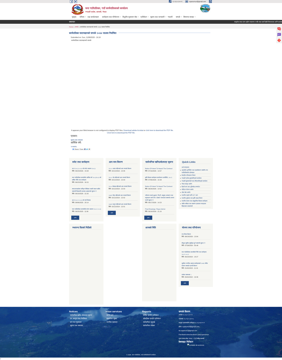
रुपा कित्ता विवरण (186, 234)
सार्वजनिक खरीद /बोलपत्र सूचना (81, 315)
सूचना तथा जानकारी (157, 17)
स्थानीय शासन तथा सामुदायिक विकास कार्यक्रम (194, 201)
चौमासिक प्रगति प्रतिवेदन (152, 319)
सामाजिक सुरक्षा (112, 319)
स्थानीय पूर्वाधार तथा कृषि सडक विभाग (192, 198)
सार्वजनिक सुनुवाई (149, 322)
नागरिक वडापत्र (112, 322)
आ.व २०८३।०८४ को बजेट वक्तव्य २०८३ (83, 168)
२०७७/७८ (74, 146)
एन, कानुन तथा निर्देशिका (78, 319)
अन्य (75, 218)
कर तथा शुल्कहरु (76, 322)
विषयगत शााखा (188, 17)
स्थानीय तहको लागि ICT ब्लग (190, 195)
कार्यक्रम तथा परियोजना (110, 17)
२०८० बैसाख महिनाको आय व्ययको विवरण (120, 186)
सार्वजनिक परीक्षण (149, 325)
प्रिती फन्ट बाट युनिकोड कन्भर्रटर (191, 187)
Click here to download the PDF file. (121, 133)
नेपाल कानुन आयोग (187, 184)
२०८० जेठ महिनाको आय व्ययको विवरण (119, 177)
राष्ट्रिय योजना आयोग (187, 189)
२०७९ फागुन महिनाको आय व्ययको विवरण (120, 204)
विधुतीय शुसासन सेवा (129, 17)
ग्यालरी (170, 17)
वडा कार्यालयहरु (93, 17)
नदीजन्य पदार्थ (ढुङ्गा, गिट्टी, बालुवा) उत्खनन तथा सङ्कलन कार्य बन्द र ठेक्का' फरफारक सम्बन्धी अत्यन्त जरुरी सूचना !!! (159, 197)
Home (71, 27)
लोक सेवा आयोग (186, 192)
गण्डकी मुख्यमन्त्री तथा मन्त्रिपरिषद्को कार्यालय (194, 181)
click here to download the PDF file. (159, 130)
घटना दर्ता (110, 315)
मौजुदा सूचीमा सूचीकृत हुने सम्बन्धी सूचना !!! (193, 243)
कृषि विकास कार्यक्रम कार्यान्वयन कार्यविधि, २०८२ (158, 177)
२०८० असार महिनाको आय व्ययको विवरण (120, 168)
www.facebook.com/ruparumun (197, 334)
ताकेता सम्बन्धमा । (187, 274)
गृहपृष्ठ (74, 17)
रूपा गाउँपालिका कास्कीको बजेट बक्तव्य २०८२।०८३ (86, 209)
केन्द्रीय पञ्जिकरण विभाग (188, 175)
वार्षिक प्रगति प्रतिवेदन (151, 315)
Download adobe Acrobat (133, 130)
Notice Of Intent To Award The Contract (158, 168)
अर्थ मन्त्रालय (185, 167)
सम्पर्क (178, 17)
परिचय (82, 17)
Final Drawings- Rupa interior (155, 209)
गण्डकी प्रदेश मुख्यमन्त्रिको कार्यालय (191, 178)
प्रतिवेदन (143, 17)
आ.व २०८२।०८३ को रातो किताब (81, 200)
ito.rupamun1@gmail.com (188, 330)
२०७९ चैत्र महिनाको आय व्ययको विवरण (120, 195)
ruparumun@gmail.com (190, 327)
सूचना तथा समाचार (77, 140)
